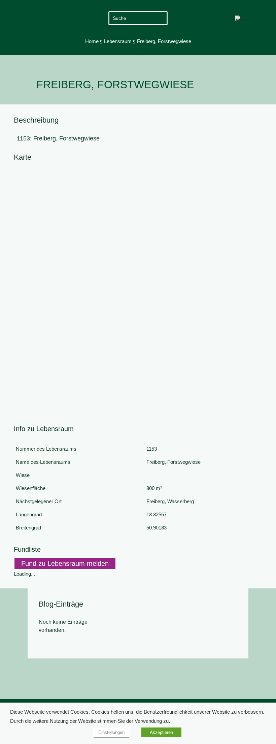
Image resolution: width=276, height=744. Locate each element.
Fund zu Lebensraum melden (65, 563)
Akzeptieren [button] (161, 732)
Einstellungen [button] (111, 732)
